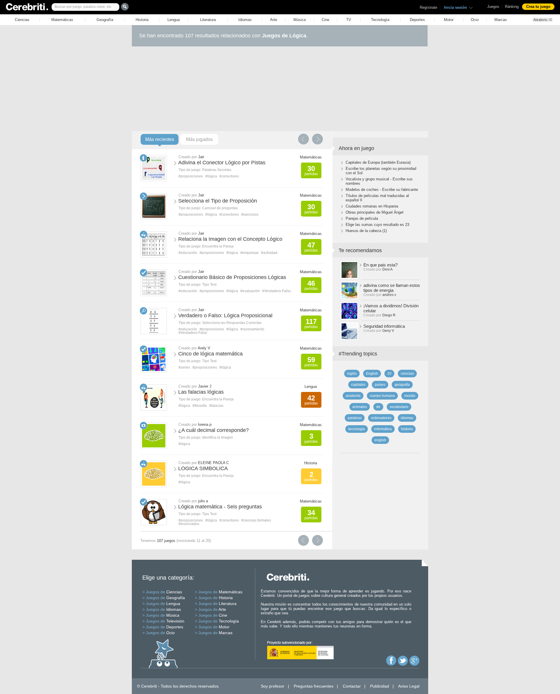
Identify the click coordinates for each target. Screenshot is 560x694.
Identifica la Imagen (217, 437)
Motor (449, 20)
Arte (273, 20)
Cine (325, 20)
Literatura (208, 20)
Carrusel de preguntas (220, 208)
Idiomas (245, 20)
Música (299, 20)
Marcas (500, 20)
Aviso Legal (408, 686)
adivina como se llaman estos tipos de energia (391, 288)
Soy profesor (272, 686)
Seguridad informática (384, 326)
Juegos (493, 6)
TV (348, 20)
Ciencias (22, 20)
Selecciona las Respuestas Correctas (232, 323)
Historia (142, 20)
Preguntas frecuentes (313, 686)
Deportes (417, 20)
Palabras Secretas (216, 170)
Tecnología (380, 20)
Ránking (512, 6)
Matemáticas (62, 20)
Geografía (105, 20)
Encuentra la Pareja (218, 246)
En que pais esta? (380, 264)
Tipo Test (209, 285)
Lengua (173, 20)
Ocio (475, 20)
